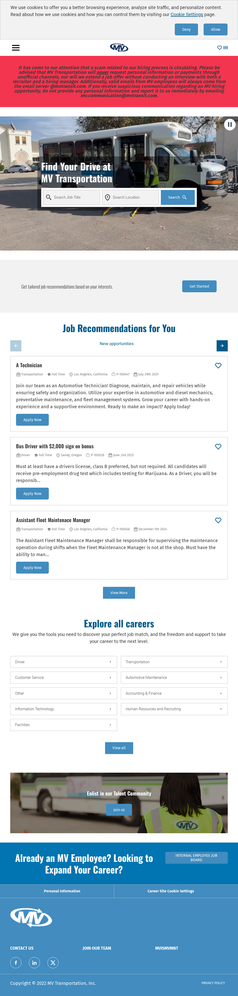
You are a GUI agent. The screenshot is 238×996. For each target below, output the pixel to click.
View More (119, 593)
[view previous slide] (15, 345)
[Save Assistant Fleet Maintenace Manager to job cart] (218, 520)
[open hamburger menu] (15, 47)
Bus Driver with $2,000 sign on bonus (55, 446)
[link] (119, 810)
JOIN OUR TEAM (97, 948)
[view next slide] (222, 345)
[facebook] (15, 962)
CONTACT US (21, 948)
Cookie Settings (187, 14)
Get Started (199, 286)
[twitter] (53, 962)
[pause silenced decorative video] (230, 124)
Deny (186, 29)
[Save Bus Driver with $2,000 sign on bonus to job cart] (218, 446)
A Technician (29, 365)
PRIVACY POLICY (213, 983)
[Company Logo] (119, 47)
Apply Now (32, 420)
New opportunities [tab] (117, 343)
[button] (119, 748)
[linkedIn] (34, 962)
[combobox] (71, 197)
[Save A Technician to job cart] (218, 365)
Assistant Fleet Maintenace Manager (53, 520)
